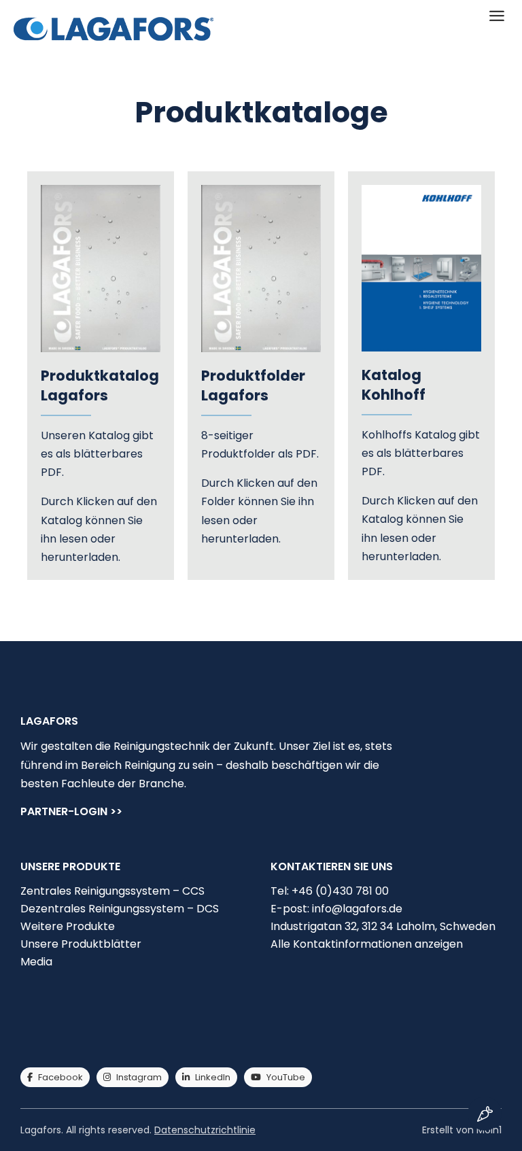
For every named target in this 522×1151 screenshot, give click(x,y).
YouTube (285, 1077)
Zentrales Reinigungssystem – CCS (112, 891)
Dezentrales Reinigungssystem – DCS (119, 908)
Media (36, 961)
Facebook (60, 1077)
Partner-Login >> (71, 812)
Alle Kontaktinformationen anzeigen (367, 944)
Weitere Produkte (67, 926)
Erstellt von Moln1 (462, 1130)
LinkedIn (212, 1077)
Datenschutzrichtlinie (205, 1130)
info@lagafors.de (357, 908)
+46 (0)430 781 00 (340, 891)
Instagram (139, 1077)
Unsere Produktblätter (80, 944)
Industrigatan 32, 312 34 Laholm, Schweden (383, 926)
